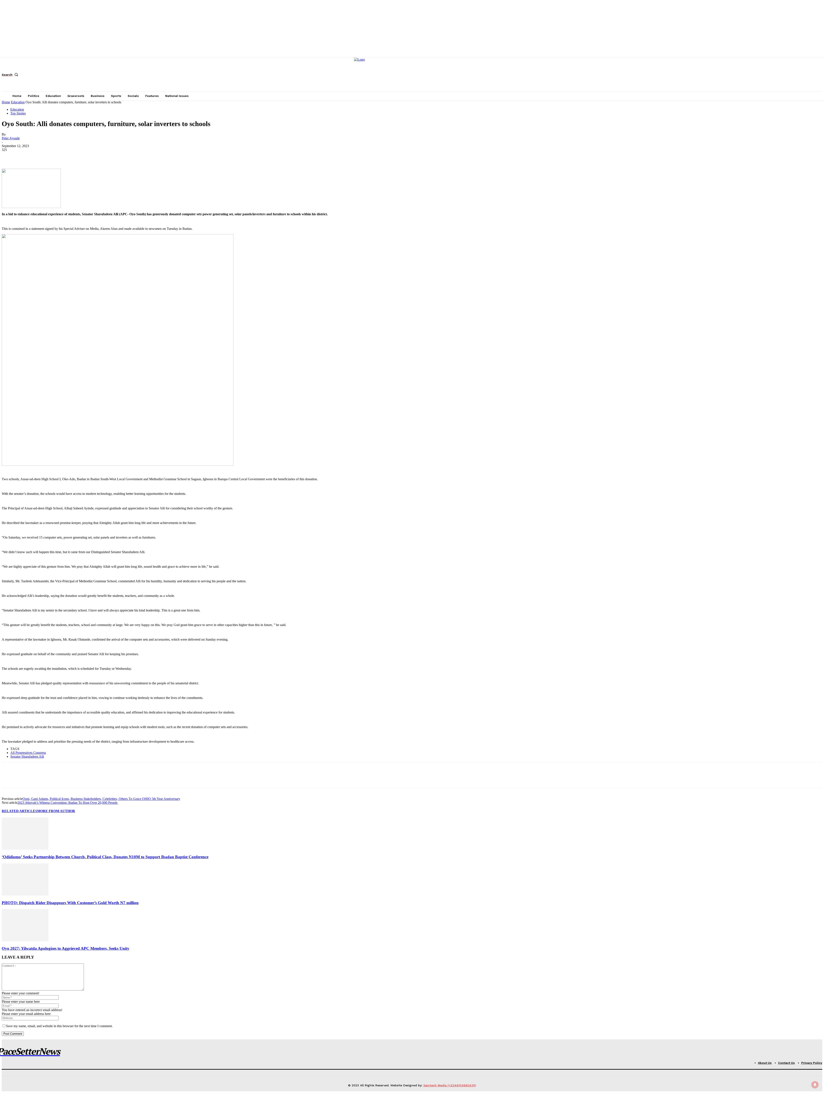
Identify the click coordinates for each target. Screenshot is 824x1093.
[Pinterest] (40, 156)
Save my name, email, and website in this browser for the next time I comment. (59, 1026)
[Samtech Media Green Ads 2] (117, 464)
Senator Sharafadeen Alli (27, 756)
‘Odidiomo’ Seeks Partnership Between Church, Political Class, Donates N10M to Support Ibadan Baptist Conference (105, 857)
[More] (71, 156)
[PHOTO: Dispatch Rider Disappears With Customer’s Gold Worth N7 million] (25, 894)
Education (18, 102)
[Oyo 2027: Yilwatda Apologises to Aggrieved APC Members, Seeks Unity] (25, 940)
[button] (11, 74)
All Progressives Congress (28, 752)
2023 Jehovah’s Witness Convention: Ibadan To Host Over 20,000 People (67, 802)
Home (6, 102)
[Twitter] (24, 156)
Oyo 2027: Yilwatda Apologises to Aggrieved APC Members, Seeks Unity (65, 948)
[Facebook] (9, 156)
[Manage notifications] (815, 1084)
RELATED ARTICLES (19, 811)
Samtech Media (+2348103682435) (449, 1085)
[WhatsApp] (55, 156)
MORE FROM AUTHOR (56, 811)
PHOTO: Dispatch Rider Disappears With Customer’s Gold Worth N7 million (70, 902)
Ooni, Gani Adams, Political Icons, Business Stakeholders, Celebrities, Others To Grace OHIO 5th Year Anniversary (101, 799)
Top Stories (18, 113)
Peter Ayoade (11, 138)
